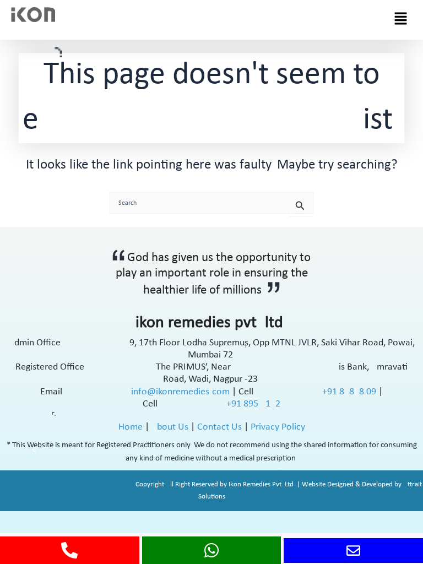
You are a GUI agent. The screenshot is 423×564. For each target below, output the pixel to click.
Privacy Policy (278, 427)
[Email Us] (353, 550)
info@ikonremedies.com (180, 392)
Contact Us (219, 427)
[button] (401, 19)
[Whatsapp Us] (211, 550)
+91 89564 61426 (253, 404)
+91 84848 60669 (350, 392)
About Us (169, 427)
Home (130, 427)
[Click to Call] (69, 550)
